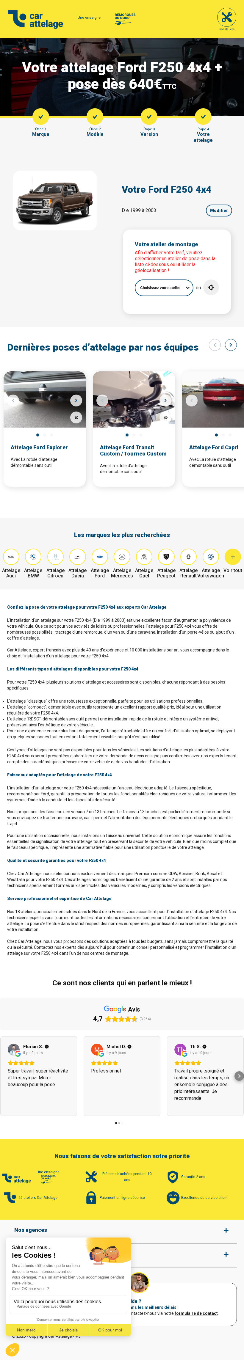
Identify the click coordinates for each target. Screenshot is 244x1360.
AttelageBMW (33, 573)
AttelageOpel (144, 573)
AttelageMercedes (122, 573)
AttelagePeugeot (166, 573)
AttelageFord (100, 573)
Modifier (219, 210)
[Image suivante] (76, 400)
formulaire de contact (196, 1313)
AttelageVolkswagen (211, 573)
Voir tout (232, 570)
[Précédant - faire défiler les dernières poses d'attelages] (215, 345)
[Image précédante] (13, 400)
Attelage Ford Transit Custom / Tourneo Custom (133, 450)
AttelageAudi (11, 573)
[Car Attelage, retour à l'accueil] (35, 19)
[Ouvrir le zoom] (76, 417)
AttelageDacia (77, 573)
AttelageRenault (188, 573)
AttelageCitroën (55, 573)
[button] (211, 287)
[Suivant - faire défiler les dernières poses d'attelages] (231, 345)
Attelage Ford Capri (213, 447)
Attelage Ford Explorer (39, 447)
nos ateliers (226, 29)
